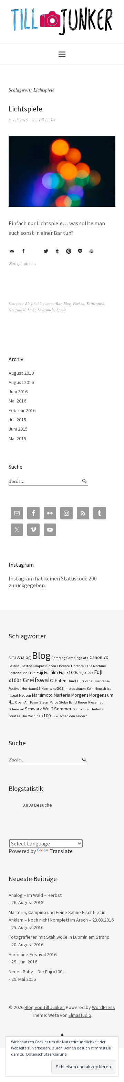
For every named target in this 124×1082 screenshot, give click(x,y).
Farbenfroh (95, 303)
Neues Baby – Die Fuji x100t (36, 972)
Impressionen (75, 688)
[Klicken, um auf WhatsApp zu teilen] (34, 251)
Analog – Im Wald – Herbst (35, 895)
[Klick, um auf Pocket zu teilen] (80, 251)
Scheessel (16, 709)
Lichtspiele (25, 108)
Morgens (79, 695)
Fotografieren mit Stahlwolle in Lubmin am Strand (59, 937)
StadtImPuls (93, 709)
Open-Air (22, 702)
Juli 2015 (17, 420)
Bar (58, 303)
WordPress (103, 1007)
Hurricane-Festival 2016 (32, 954)
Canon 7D (99, 657)
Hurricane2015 (52, 688)
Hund (72, 681)
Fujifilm (51, 672)
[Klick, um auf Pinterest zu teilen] (68, 251)
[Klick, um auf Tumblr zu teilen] (57, 251)
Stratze (14, 716)
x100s (46, 715)
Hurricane (84, 681)
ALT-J (12, 658)
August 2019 (21, 373)
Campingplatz (77, 658)
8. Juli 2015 (18, 119)
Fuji (40, 672)
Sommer (63, 709)
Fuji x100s (68, 672)
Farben (78, 303)
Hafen (60, 680)
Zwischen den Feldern (70, 716)
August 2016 (21, 382)
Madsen (25, 695)
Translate (61, 850)
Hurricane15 (31, 688)
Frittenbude (18, 673)
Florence (63, 666)
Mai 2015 (17, 438)
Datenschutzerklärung (46, 1054)
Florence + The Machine (88, 666)
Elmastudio (80, 1015)
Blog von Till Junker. (44, 1007)
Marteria (62, 695)
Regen (82, 702)
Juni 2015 (18, 429)
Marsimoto (42, 695)
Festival (15, 666)
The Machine (30, 716)
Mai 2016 (17, 401)
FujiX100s (86, 673)
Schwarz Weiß (39, 709)
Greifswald (17, 309)
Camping (58, 658)
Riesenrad (96, 702)
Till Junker (47, 119)
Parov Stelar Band (63, 702)
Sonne (77, 709)
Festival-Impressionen (39, 666)
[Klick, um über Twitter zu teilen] (46, 251)
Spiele (61, 309)
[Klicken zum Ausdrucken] (91, 251)
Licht (31, 309)
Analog (24, 657)
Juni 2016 (18, 391)
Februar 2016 (22, 410)
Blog (29, 303)
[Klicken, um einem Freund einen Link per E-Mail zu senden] (12, 251)
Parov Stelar (39, 702)
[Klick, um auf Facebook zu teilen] (23, 251)
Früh (31, 673)
